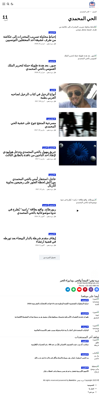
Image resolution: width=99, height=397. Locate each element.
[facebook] (96, 289)
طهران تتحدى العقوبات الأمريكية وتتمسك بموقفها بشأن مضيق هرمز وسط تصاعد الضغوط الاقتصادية (52, 317)
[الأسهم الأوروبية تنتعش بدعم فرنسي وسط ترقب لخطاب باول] (95, 369)
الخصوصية (90, 385)
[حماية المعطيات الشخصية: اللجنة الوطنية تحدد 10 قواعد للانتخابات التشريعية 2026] (95, 302)
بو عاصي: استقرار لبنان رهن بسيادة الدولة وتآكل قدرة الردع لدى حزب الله (62, 358)
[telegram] (67, 289)
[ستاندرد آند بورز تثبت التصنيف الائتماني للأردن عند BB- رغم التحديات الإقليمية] (95, 342)
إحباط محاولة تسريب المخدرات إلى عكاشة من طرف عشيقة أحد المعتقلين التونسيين (29, 38)
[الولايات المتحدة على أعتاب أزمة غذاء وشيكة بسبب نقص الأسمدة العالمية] (95, 328)
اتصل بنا (91, 389)
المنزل (94, 12)
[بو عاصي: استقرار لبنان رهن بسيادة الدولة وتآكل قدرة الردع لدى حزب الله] (95, 356)
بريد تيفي (50, 44)
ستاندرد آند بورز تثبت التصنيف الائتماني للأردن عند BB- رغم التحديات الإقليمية (60, 344)
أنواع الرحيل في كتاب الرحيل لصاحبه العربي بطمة (33, 95)
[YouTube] (79, 289)
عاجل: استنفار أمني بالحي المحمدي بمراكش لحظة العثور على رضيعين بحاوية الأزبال (31, 182)
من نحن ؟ (91, 392)
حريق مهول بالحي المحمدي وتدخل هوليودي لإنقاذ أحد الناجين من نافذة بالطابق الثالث (29, 153)
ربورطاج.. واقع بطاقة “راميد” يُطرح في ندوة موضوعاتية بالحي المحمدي (32, 210)
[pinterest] (85, 289)
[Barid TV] (94, 274)
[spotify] (73, 289)
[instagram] (91, 289)
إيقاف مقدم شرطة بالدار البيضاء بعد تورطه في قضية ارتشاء (29, 239)
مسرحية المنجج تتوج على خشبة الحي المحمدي (33, 124)
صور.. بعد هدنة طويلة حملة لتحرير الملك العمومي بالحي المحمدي (32, 66)
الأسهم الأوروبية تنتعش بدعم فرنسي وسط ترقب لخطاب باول (66, 371)
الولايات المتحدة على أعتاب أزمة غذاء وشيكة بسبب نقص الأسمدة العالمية (61, 330)
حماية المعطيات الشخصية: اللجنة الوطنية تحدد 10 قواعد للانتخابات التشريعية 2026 (58, 303)
